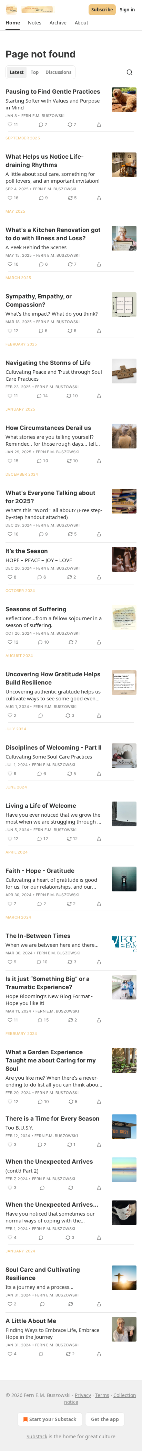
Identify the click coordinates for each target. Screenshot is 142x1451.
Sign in (127, 10)
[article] (71, 108)
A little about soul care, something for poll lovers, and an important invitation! (53, 177)
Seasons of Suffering (36, 609)
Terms (102, 1395)
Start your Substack (53, 1419)
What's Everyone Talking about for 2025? (50, 497)
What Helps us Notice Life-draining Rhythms (45, 160)
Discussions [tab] (58, 72)
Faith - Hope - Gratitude (40, 870)
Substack (37, 1436)
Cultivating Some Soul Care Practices (49, 756)
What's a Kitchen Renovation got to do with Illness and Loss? (53, 234)
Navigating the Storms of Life (48, 362)
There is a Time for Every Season (53, 1118)
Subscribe (102, 10)
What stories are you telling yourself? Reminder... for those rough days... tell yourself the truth (51, 440)
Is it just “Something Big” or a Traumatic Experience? (48, 983)
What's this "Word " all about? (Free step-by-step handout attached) (54, 513)
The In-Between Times (38, 935)
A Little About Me (31, 1320)
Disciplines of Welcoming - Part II (54, 747)
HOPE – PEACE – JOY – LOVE (39, 560)
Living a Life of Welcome (41, 805)
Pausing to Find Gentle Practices (53, 91)
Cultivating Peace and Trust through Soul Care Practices (54, 375)
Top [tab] (35, 72)
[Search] (129, 72)
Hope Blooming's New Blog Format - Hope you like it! (49, 999)
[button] (12, 22)
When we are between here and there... (52, 944)
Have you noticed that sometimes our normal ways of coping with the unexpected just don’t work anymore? (50, 1217)
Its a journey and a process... (39, 1286)
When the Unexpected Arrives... (52, 1204)
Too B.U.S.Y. (19, 1127)
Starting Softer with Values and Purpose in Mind (53, 104)
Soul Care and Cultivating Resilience (43, 1273)
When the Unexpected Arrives (49, 1161)
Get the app (105, 1419)
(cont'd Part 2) (22, 1170)
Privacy (83, 1395)
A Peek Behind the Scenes (36, 247)
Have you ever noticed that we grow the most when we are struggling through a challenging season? (53, 818)
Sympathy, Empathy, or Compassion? (39, 300)
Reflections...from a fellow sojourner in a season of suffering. (54, 621)
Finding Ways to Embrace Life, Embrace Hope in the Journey (52, 1333)
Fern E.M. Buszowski (43, 115)
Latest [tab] (17, 72)
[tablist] (40, 72)
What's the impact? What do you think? (52, 313)
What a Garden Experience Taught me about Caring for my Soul (51, 1060)
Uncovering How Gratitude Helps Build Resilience (53, 678)
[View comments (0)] (40, 715)
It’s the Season (27, 551)
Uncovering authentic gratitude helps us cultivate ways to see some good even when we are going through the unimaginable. (53, 695)
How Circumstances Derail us (48, 427)
